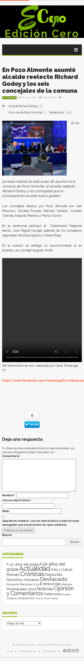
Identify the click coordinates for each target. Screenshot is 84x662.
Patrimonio (53, 594)
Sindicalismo (26, 598)
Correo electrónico (17, 500)
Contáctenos (49, 651)
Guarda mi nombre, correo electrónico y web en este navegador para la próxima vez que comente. (40, 522)
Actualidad (9, 98)
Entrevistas (50, 583)
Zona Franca (51, 598)
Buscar (7, 535)
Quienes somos (27, 651)
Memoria (67, 584)
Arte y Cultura (61, 570)
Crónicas (32, 573)
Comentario (11, 456)
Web (5, 511)
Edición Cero (42, 34)
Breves (13, 574)
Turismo (39, 598)
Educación (12, 584)
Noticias (45, 588)
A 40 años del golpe (22, 564)
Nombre (9, 495)
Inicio (10, 651)
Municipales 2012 (21, 589)
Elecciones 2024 (29, 584)
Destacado (53, 579)
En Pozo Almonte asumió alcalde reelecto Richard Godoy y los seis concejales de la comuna (40, 80)
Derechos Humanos (22, 579)
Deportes (53, 574)
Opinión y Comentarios (40, 591)
